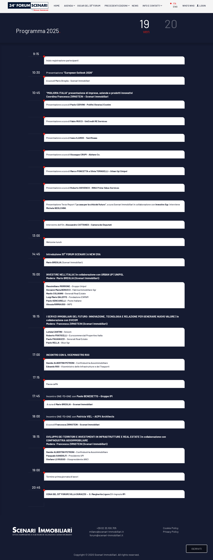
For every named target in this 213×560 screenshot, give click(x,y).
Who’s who (188, 5)
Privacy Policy (171, 531)
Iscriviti (196, 548)
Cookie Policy (170, 528)
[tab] (144, 26)
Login (202, 5)
